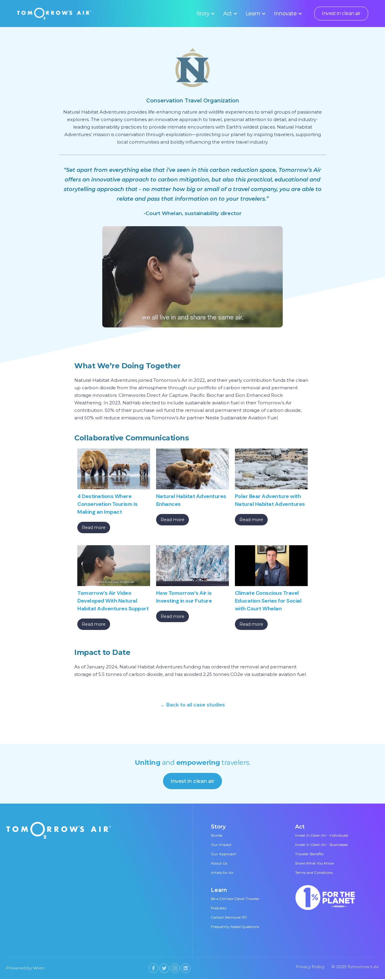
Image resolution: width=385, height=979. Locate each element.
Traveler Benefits (309, 854)
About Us (219, 863)
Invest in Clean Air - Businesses (321, 844)
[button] (205, 14)
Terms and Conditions (314, 872)
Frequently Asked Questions (235, 926)
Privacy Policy (310, 966)
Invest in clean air (341, 13)
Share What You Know (314, 863)
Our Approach (223, 854)
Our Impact (221, 844)
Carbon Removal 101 (229, 917)
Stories (216, 835)
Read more (94, 527)
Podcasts (218, 908)
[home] (54, 14)
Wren (39, 968)
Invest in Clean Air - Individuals (321, 835)
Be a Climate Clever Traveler (235, 898)
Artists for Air (222, 872)
